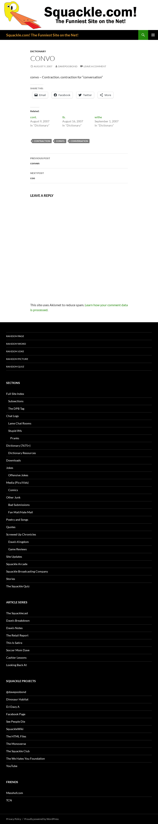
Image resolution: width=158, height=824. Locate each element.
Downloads (13, 460)
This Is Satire (14, 642)
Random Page (15, 336)
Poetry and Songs (17, 519)
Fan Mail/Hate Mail (20, 512)
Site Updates (14, 556)
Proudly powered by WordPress (41, 819)
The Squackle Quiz (17, 586)
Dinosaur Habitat (17, 699)
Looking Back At (16, 665)
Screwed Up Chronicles (21, 534)
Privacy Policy (13, 819)
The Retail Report (17, 635)
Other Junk (13, 497)
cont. (33, 117)
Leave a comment (95, 66)
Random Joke (15, 351)
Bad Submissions (19, 504)
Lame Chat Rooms (19, 423)
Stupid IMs (15, 430)
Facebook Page (15, 714)
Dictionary (38, 51)
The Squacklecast (17, 613)
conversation (79, 141)
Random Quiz (15, 366)
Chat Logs (12, 416)
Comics (13, 490)
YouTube (11, 766)
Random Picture (17, 358)
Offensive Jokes (18, 475)
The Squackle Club (18, 751)
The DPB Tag (16, 408)
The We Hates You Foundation (25, 758)
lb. (63, 117)
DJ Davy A (13, 706)
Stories (10, 579)
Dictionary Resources (22, 453)
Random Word (16, 343)
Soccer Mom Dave (17, 650)
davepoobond (67, 66)
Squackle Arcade (16, 564)
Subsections (15, 401)
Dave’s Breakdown (18, 620)
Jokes (9, 467)
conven (40, 161)
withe (98, 117)
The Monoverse (16, 743)
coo (37, 176)
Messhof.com (14, 793)
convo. (60, 141)
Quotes (10, 527)
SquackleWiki (14, 729)
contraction (42, 141)
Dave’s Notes (14, 628)
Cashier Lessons (16, 657)
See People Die (15, 721)
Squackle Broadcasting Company (27, 571)
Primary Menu (153, 35)
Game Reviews (17, 549)
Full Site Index (15, 393)
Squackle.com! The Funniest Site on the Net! (42, 35)
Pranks (14, 438)
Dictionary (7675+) (18, 445)
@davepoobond (16, 692)
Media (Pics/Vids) (17, 482)
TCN (9, 800)
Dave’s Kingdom (18, 542)
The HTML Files (16, 736)
